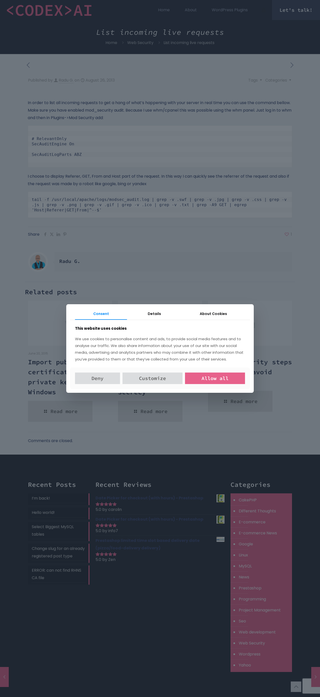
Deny (98, 378)
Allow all (215, 378)
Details (154, 313)
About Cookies (213, 313)
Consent (101, 313)
